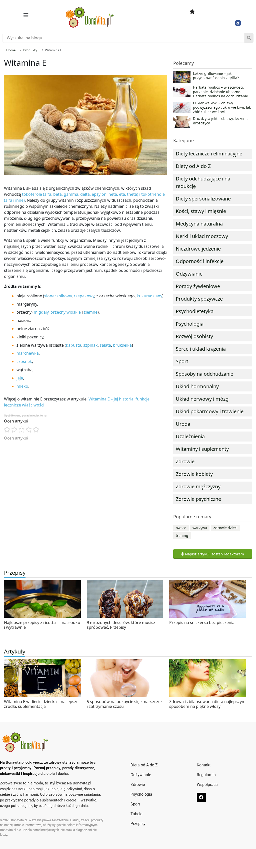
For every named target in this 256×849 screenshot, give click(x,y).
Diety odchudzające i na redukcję (203, 182)
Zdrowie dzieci (225, 527)
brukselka (122, 345)
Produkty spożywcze (199, 298)
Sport (182, 361)
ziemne (91, 312)
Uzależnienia (190, 436)
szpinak (90, 345)
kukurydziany (149, 296)
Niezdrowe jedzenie (198, 248)
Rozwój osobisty (194, 336)
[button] (25, 15)
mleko (22, 386)
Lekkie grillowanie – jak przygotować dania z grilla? (216, 75)
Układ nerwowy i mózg (202, 398)
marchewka (27, 353)
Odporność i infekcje (200, 261)
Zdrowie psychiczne (198, 499)
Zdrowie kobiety (194, 474)
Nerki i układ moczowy (202, 236)
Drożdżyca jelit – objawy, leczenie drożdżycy (220, 120)
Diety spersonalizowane (203, 198)
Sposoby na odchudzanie (204, 373)
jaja (19, 378)
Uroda (183, 423)
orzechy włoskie (65, 312)
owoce (181, 527)
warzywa (199, 527)
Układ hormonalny (197, 386)
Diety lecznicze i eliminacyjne (209, 153)
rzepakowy (84, 296)
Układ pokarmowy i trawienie (210, 411)
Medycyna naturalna (199, 223)
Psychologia (190, 323)
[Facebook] (238, 23)
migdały (41, 312)
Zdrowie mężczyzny (198, 486)
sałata (105, 345)
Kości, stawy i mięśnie (201, 211)
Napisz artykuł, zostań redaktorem (214, 553)
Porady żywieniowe (198, 286)
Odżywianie (189, 273)
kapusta (73, 345)
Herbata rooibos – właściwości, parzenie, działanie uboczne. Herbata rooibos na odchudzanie (220, 91)
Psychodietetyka (195, 311)
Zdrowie (185, 461)
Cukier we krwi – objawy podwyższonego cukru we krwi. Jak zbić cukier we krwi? (222, 107)
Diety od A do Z (193, 166)
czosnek (24, 361)
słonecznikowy (58, 296)
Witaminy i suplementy (202, 449)
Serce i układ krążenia (201, 348)
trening (182, 535)
